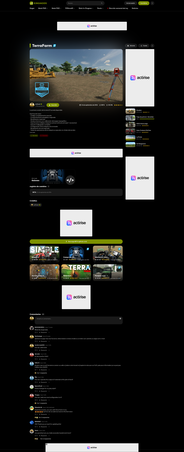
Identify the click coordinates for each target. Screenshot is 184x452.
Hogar (32, 8)
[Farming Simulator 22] (54, 45)
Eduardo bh (38, 407)
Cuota (145, 46)
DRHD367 (38, 421)
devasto (37, 354)
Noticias (135, 8)
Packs (99, 8)
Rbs (36, 377)
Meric (36, 430)
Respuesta (44, 332)
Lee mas (32, 132)
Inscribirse (143, 3)
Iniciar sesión (130, 3)
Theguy (37, 395)
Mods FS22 (56, 8)
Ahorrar (132, 46)
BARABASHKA (39, 327)
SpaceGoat (38, 386)
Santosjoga (38, 336)
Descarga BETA (77, 241)
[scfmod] (32, 105)
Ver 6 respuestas (45, 439)
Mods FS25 (42, 8)
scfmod (37, 104)
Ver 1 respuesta (42, 373)
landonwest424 (40, 345)
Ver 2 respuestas (44, 417)
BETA (42, 192)
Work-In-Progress (85, 8)
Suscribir (54, 105)
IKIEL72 (37, 363)
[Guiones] (70, 180)
